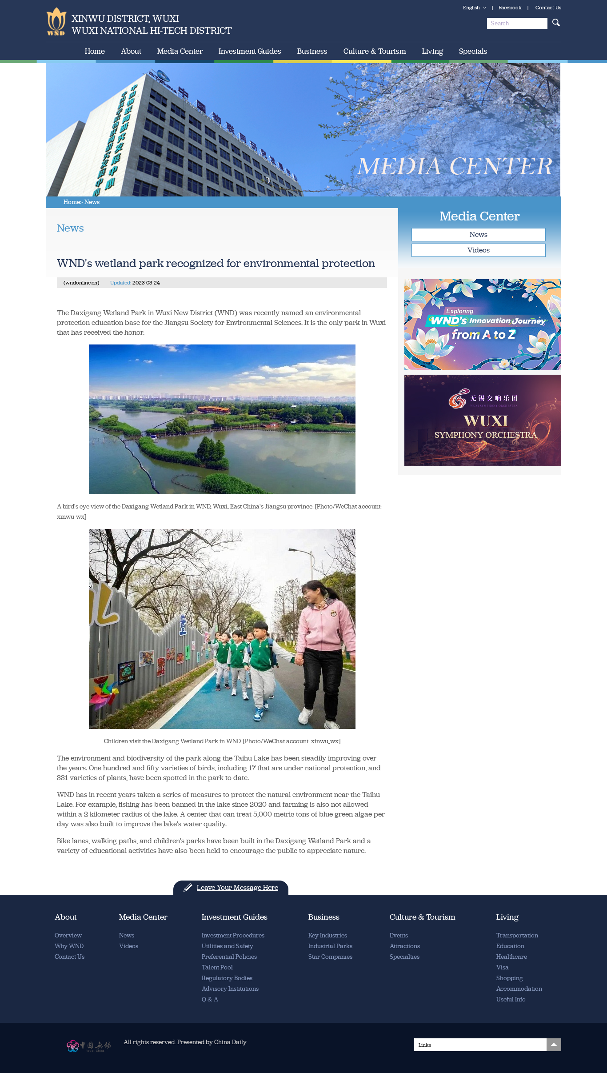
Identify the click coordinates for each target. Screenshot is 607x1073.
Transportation (517, 935)
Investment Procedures (233, 935)
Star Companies (330, 957)
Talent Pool (217, 967)
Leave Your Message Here (237, 887)
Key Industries (327, 935)
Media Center (180, 51)
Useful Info (511, 999)
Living (432, 51)
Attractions (405, 946)
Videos (478, 250)
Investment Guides (250, 51)
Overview (68, 935)
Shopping (509, 978)
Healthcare (511, 957)
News (478, 234)
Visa (502, 967)
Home (95, 51)
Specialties (404, 957)
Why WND (69, 946)
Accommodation (519, 989)
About (131, 51)
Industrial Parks (330, 946)
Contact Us (548, 7)
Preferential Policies (229, 957)
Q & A (210, 999)
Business (312, 51)
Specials (473, 51)
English (471, 7)
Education (510, 946)
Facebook (510, 7)
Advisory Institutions (230, 989)
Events (399, 935)
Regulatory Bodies (227, 978)
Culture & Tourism (374, 51)
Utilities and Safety (227, 946)
